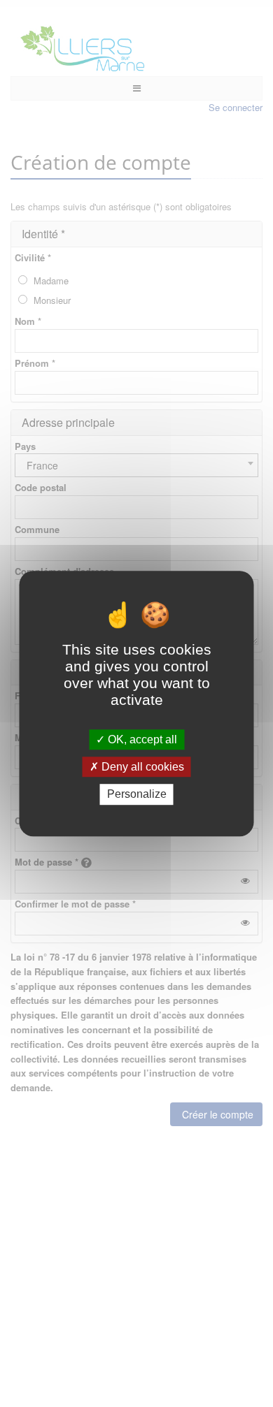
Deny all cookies (141, 767)
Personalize (137, 795)
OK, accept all (141, 739)
